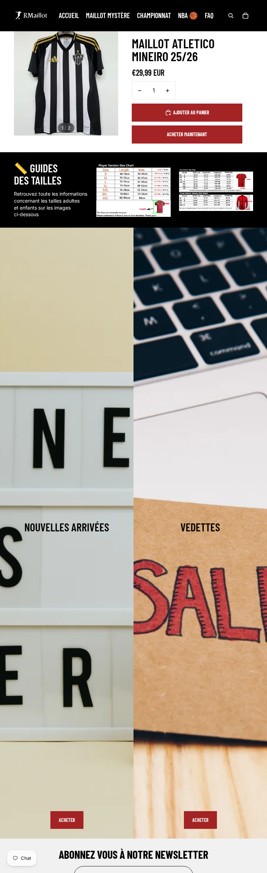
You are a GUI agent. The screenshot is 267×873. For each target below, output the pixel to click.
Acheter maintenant (187, 134)
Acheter (67, 820)
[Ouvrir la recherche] (230, 15)
